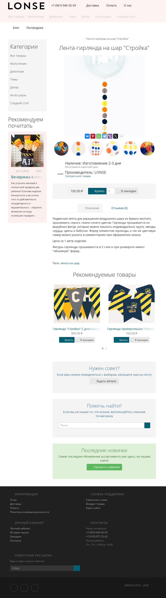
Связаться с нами (96, 500)
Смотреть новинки (106, 467)
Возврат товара (95, 504)
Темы (14, 79)
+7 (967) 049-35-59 (96, 532)
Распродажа (34, 28)
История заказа (19, 532)
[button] (138, 16)
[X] (115, 136)
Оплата (111, 5)
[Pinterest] (92, 136)
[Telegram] (104, 136)
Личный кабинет (20, 528)
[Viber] (109, 136)
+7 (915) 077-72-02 (96, 536)
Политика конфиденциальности (29, 512)
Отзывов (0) (119, 208)
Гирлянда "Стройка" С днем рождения (79, 329)
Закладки (15, 536)
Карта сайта (93, 508)
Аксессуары (18, 95)
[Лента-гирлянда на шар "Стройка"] (104, 95)
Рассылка (15, 540)
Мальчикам (18, 63)
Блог (15, 28)
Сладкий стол (19, 103)
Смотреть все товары (78, 176)
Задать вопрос (106, 381)
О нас (127, 5)
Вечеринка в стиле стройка (35, 176)
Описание (91, 208)
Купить (99, 191)
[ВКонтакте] (87, 136)
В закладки (128, 191)
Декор (14, 87)
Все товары (18, 56)
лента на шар (70, 263)
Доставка (92, 5)
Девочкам (17, 71)
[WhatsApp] (98, 136)
